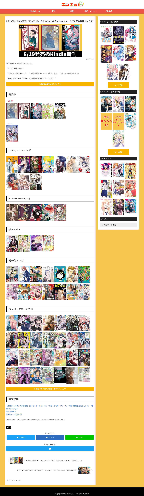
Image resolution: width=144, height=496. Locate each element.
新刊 (9, 427)
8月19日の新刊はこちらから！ (50, 84)
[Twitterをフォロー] (50, 448)
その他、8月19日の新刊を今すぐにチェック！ (50, 389)
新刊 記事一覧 (11, 411)
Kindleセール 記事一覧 (14, 414)
